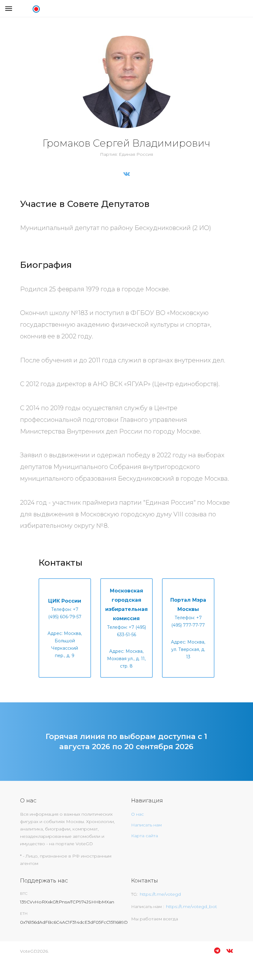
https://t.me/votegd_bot (191, 906)
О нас (137, 814)
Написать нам (146, 825)
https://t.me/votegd (160, 894)
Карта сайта (144, 835)
